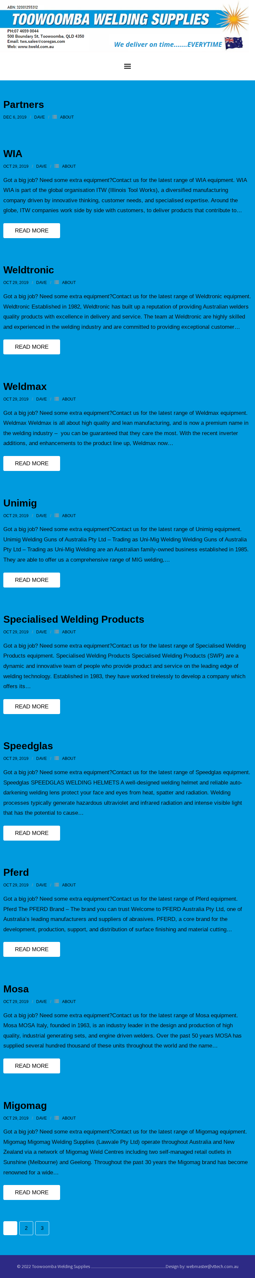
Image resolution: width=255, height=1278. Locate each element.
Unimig (20, 503)
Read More (31, 231)
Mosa (16, 988)
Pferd (16, 872)
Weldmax (25, 386)
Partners (23, 104)
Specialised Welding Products (73, 619)
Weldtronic (28, 269)
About (67, 117)
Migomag (25, 1105)
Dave (39, 117)
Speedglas (28, 745)
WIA (13, 153)
